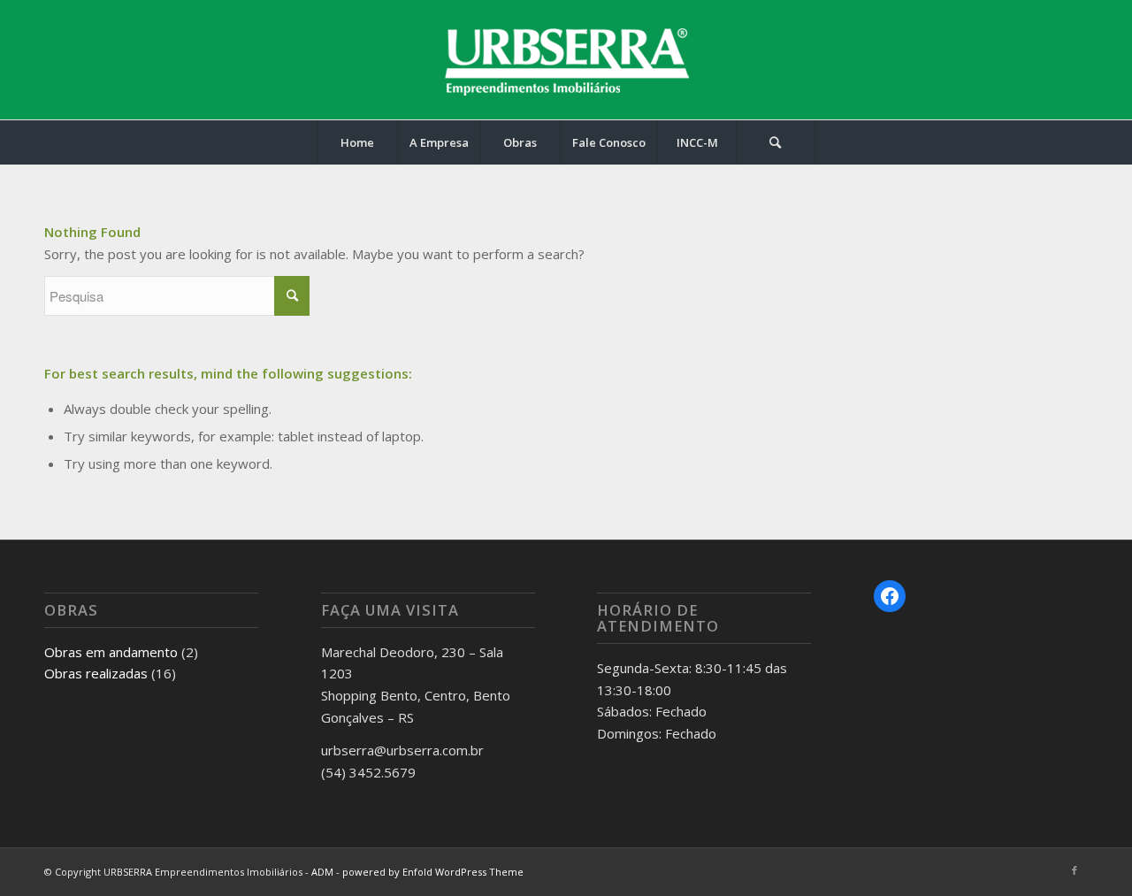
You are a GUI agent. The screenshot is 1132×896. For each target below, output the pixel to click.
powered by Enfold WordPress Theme (433, 871)
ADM (322, 871)
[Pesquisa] (775, 142)
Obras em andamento (111, 652)
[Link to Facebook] (1074, 870)
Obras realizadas (96, 673)
